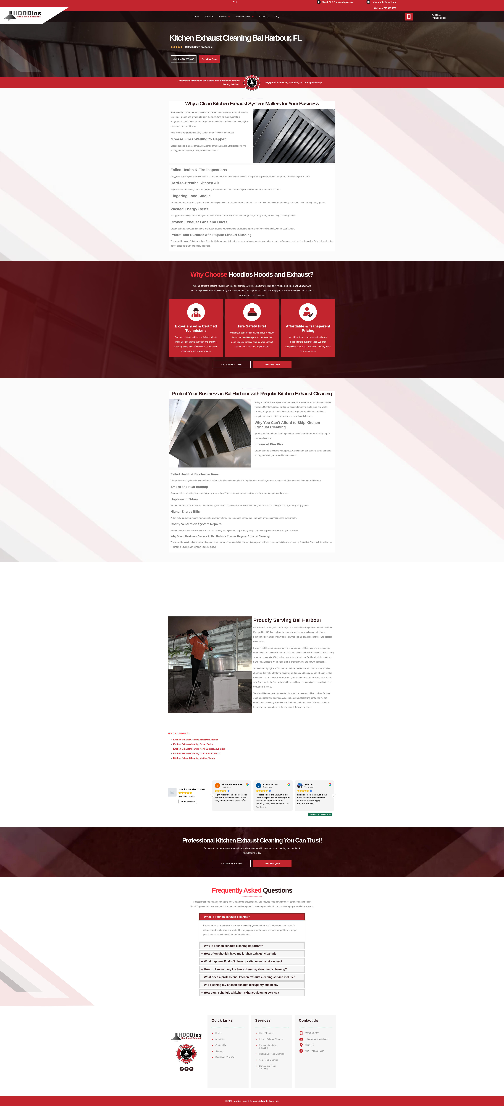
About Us (209, 16)
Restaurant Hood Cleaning (271, 1054)
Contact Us (264, 16)
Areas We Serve (243, 16)
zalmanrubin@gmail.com (384, 2)
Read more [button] (220, 807)
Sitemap (219, 1051)
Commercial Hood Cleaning (267, 1067)
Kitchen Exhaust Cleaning (271, 1039)
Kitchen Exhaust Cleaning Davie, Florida (193, 744)
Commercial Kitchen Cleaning (268, 1046)
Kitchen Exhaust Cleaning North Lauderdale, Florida (199, 749)
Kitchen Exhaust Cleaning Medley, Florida (194, 758)
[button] (334, 796)
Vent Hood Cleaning (268, 1060)
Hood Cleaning (266, 1033)
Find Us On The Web (225, 1057)
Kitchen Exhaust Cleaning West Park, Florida (195, 740)
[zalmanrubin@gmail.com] (368, 2)
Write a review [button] (188, 801)
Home (196, 16)
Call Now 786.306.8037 (385, 8)
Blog (277, 16)
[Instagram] (191, 1069)
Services (223, 16)
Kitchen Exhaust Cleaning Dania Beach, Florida (196, 753)
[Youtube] (186, 1069)
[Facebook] (182, 1069)
